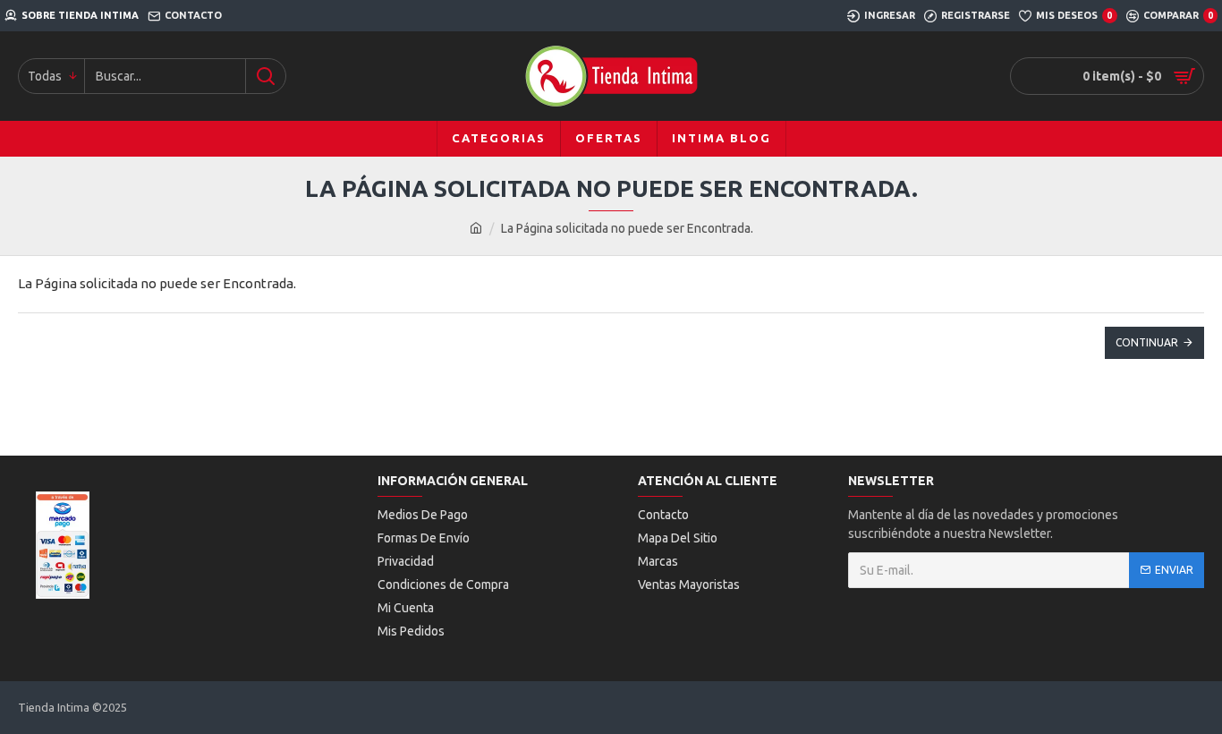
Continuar (1147, 342)
